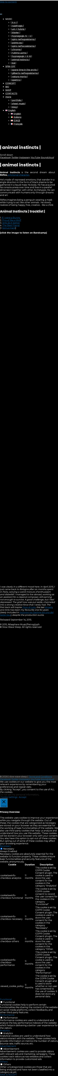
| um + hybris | (18, 29)
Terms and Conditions (40, 776)
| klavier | (15, 32)
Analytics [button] (5, 1030)
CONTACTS (11, 93)
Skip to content (8, 2)
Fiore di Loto (28, 607)
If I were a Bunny (11, 217)
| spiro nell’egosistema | (23, 39)
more (8, 96)
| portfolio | (16, 100)
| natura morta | (19, 76)
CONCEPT (10, 83)
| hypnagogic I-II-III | (21, 56)
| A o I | (14, 22)
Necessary (8, 849)
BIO (7, 86)
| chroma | (16, 49)
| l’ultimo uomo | (19, 52)
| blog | (14, 107)
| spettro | (16, 79)
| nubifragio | (17, 25)
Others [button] (4, 1061)
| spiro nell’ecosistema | (23, 46)
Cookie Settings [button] (9, 797)
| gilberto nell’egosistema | (25, 73)
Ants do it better (11, 223)
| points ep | (17, 42)
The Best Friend (11, 225)
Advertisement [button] (8, 1046)
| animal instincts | (20, 59)
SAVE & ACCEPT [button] (8, 1074)
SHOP (8, 90)
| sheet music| (18, 103)
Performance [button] (7, 1015)
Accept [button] (22, 797)
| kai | (13, 63)
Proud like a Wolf (11, 220)
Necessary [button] (5, 846)
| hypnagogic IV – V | (21, 35)
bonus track (8, 228)
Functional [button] (6, 999)
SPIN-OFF (10, 66)
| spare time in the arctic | (24, 69)
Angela (48, 607)
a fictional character (18, 175)
